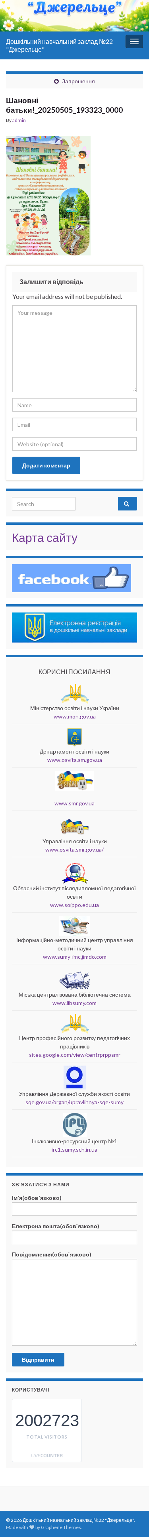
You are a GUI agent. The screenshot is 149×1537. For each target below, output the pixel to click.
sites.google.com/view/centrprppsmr (74, 1054)
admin (19, 120)
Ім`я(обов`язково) (37, 1197)
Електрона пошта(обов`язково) (55, 1226)
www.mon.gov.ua (75, 716)
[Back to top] (131, 1490)
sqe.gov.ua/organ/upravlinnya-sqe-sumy (74, 1102)
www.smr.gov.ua (74, 803)
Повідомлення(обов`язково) (51, 1254)
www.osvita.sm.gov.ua (74, 759)
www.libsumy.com (74, 1002)
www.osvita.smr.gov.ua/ (74, 849)
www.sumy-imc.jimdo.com (74, 956)
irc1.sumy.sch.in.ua (74, 1149)
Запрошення (78, 81)
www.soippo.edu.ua (74, 904)
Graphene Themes (61, 1527)
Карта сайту (44, 537)
